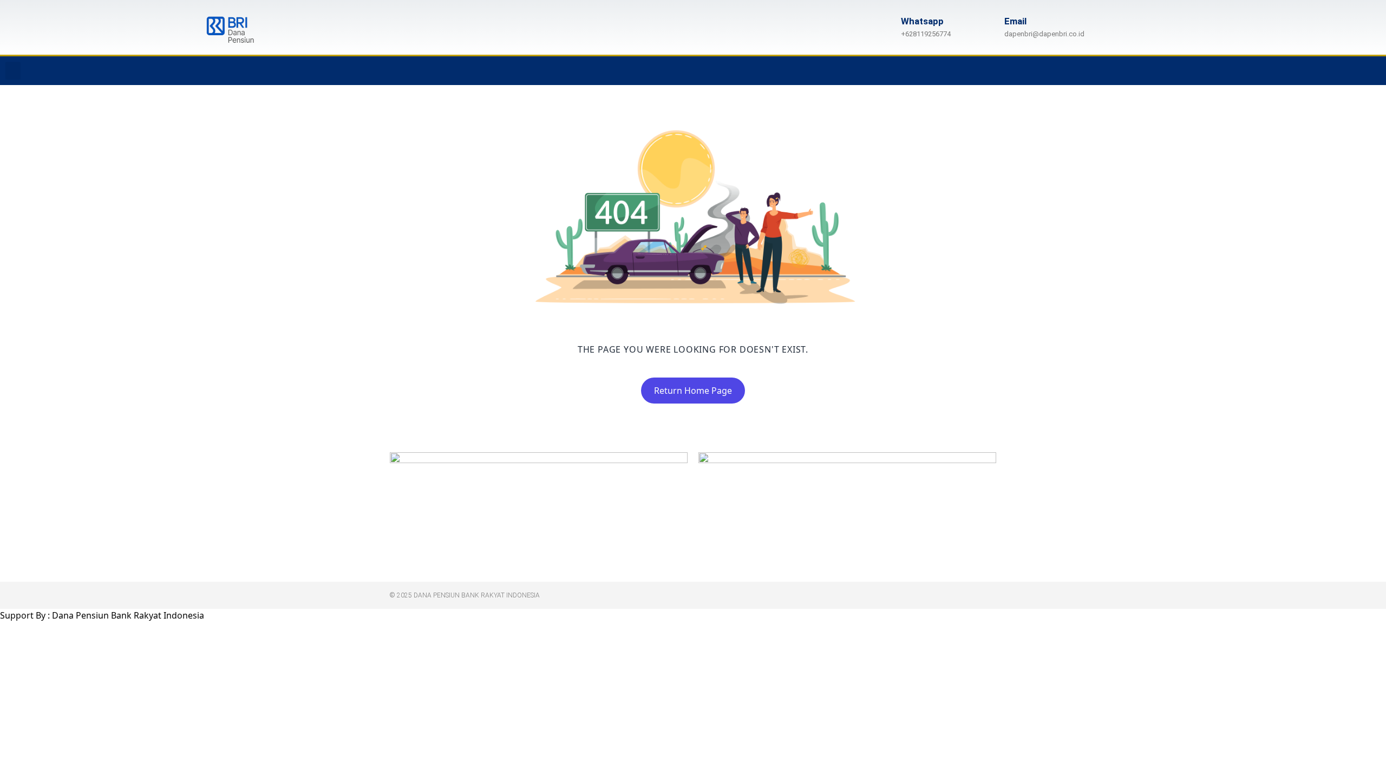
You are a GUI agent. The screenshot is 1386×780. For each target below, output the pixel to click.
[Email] (988, 27)
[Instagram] (1306, 71)
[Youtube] (1350, 71)
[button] (13, 71)
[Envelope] (1372, 71)
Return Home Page (693, 390)
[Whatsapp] (1328, 71)
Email (1015, 21)
